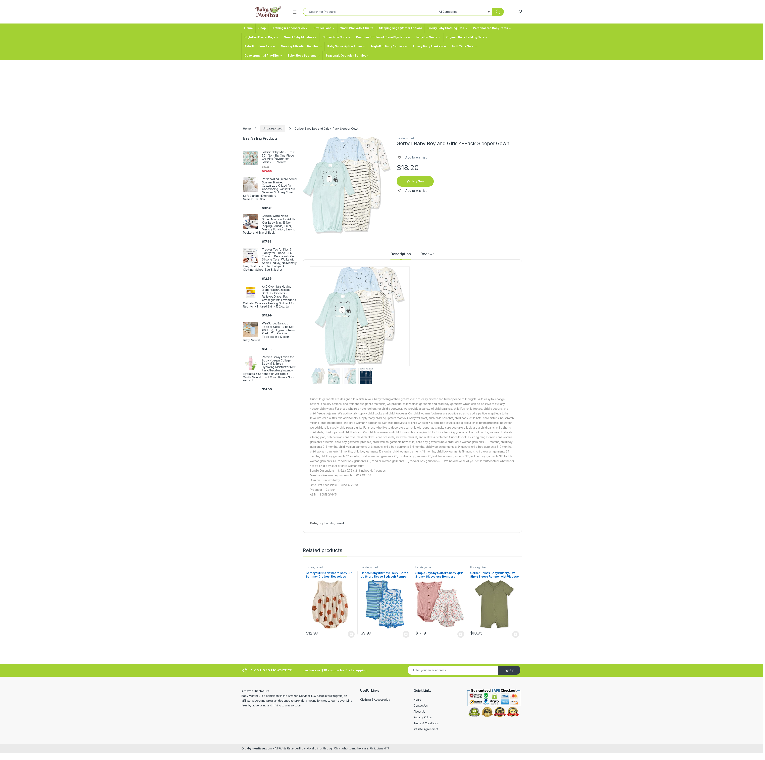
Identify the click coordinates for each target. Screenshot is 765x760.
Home (248, 28)
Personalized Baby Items (490, 28)
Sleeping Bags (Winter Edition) (400, 28)
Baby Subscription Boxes (345, 46)
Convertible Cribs (335, 37)
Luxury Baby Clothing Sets (446, 28)
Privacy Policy (423, 717)
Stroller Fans (323, 28)
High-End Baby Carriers (387, 46)
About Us (419, 711)
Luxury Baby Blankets (428, 46)
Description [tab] (400, 254)
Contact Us (421, 705)
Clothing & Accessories (288, 28)
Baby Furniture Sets (258, 46)
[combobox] (370, 12)
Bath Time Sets (463, 46)
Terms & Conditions (426, 723)
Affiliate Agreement (426, 729)
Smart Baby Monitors (299, 37)
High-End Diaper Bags (259, 37)
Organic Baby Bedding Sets (465, 37)
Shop (262, 28)
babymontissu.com (258, 748)
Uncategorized (272, 128)
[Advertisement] (382, 90)
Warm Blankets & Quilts (356, 28)
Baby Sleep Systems (302, 55)
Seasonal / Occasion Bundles (345, 55)
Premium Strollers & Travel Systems (381, 37)
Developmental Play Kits (261, 55)
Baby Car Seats (426, 37)
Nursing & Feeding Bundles (300, 46)
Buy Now (418, 181)
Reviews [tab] (427, 254)
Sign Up (509, 670)
